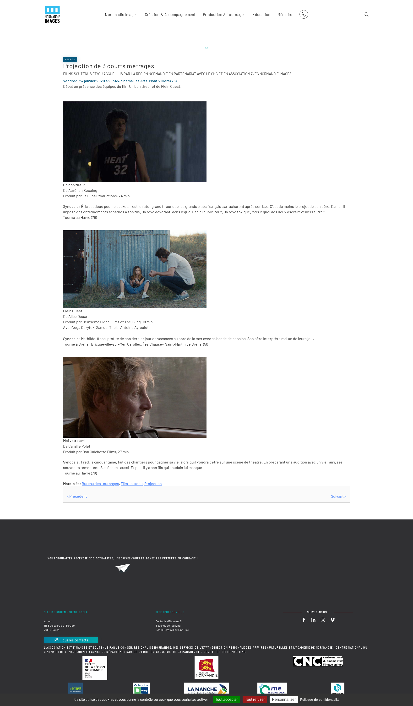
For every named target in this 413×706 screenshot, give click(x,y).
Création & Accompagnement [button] (170, 14)
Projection (153, 483)
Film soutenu (132, 483)
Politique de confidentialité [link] (320, 699)
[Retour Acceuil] (52, 14)
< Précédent (77, 496)
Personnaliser (284, 699)
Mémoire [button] (284, 14)
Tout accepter (226, 699)
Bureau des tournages (100, 483)
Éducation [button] (261, 14)
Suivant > (338, 496)
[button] (366, 14)
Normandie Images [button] (121, 14)
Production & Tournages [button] (224, 14)
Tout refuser (255, 699)
